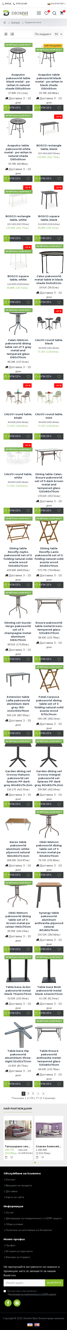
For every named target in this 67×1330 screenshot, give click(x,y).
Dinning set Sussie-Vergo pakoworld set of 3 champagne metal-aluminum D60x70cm (18, 631)
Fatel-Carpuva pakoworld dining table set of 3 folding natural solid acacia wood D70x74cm (48, 705)
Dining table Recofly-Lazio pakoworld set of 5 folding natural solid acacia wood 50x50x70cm (48, 557)
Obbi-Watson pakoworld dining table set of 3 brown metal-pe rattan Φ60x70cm (18, 919)
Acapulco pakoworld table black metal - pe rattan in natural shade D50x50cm (18, 81)
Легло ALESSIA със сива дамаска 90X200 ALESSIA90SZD (18, 1146)
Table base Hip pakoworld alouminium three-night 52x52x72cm (18, 1056)
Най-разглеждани (18, 1108)
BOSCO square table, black (48, 218)
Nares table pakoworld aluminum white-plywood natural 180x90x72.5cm (18, 849)
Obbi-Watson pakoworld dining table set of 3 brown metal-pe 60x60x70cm (49, 849)
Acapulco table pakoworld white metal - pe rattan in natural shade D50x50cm (18, 152)
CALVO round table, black (49, 341)
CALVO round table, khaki (18, 416)
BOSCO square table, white (18, 277)
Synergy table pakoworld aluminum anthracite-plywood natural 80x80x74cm (49, 921)
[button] (32, 1162)
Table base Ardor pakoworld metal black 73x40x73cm (18, 990)
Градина (15, 22)
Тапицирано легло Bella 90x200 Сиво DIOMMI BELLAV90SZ (49, 1146)
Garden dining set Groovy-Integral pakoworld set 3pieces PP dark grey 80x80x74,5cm (48, 778)
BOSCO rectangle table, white (18, 218)
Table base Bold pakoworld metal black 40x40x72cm (49, 990)
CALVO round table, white (18, 475)
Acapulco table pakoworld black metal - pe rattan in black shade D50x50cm (49, 81)
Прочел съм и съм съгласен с (31, 1293)
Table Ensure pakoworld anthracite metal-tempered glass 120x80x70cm (48, 1057)
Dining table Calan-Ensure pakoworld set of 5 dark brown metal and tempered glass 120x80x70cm (49, 482)
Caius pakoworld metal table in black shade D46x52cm (49, 279)
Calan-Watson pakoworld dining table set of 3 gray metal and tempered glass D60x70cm (18, 348)
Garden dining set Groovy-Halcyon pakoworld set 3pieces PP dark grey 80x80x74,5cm (18, 778)
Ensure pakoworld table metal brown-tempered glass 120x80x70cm (49, 628)
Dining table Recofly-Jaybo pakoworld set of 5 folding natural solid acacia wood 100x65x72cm (18, 557)
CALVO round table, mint (49, 416)
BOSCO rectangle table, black (48, 147)
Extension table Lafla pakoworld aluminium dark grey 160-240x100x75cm (18, 703)
